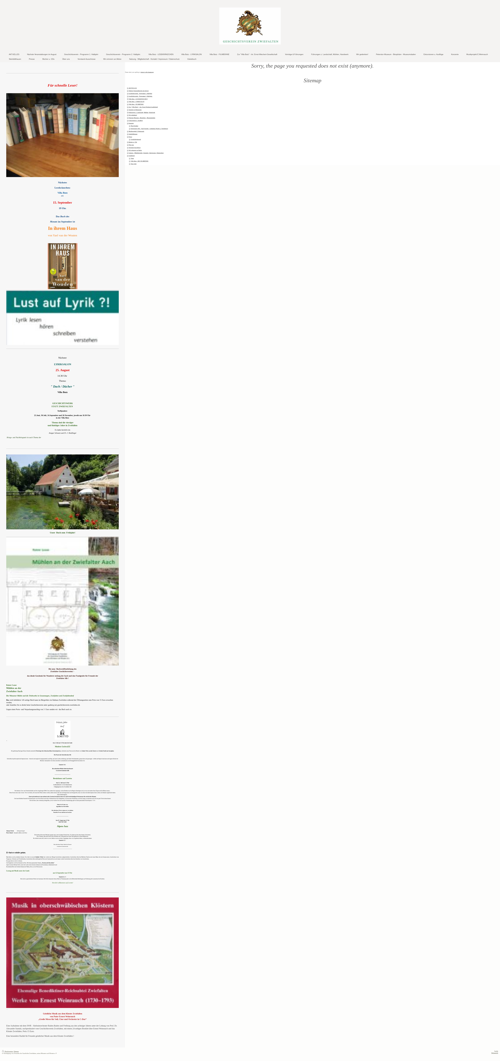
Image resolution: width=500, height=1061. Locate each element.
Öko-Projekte (134, 126)
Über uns (131, 145)
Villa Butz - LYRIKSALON (136, 101)
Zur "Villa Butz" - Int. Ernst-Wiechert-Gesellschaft (143, 107)
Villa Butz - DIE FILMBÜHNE (139, 161)
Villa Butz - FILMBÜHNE (136, 104)
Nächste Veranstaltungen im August (139, 91)
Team (132, 158)
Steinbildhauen (133, 134)
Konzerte (131, 123)
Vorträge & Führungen (135, 109)
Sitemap (16, 1051)
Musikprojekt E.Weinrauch (136, 131)
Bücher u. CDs (133, 142)
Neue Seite (133, 164)
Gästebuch (132, 155)
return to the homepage (147, 72)
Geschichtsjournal (136, 139)
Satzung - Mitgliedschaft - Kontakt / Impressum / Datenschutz (146, 153)
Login (496, 1051)
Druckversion (8, 1051)
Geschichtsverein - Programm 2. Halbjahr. (140, 96)
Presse (130, 137)
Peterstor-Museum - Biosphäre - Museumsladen (142, 118)
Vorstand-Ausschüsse (134, 147)
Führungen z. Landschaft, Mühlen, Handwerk (142, 112)
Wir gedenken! (133, 115)
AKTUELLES (133, 88)
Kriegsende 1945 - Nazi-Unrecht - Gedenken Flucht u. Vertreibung (149, 128)
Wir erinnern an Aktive (135, 150)
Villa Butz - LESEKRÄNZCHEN (138, 99)
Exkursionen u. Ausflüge (136, 120)
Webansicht (494, 1053)
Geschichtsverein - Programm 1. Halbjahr (140, 93)
